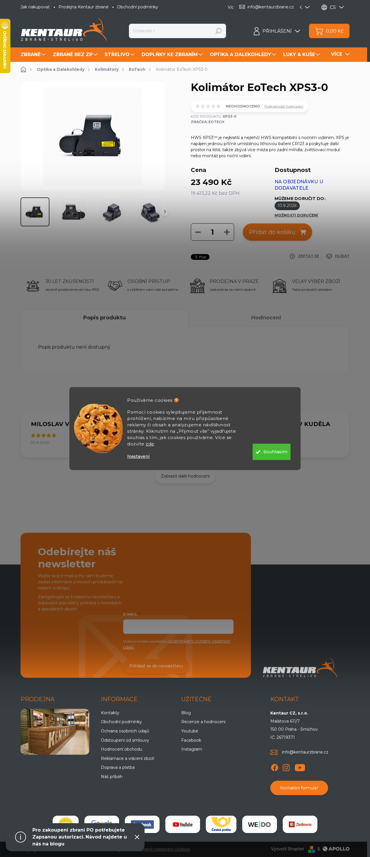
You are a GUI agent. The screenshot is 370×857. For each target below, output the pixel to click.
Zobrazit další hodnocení (185, 476)
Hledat (218, 31)
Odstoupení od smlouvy (125, 740)
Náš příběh (112, 776)
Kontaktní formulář (299, 788)
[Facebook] (274, 766)
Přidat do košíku (272, 232)
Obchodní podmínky (137, 7)
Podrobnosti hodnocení (283, 106)
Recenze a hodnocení (203, 721)
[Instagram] (286, 766)
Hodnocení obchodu (121, 749)
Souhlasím (275, 451)
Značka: (207, 122)
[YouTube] (299, 766)
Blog (186, 712)
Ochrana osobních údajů (125, 731)
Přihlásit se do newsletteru (156, 666)
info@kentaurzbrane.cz (305, 752)
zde (150, 444)
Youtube (189, 731)
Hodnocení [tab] (266, 317)
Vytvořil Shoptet (287, 849)
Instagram (191, 749)
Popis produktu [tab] (104, 317)
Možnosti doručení (296, 215)
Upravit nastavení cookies (164, 849)
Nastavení (138, 456)
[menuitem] (34, 54)
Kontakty (110, 712)
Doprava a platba (118, 767)
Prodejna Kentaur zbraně (83, 7)
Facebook (191, 740)
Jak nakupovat (35, 7)
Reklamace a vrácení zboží (127, 758)
